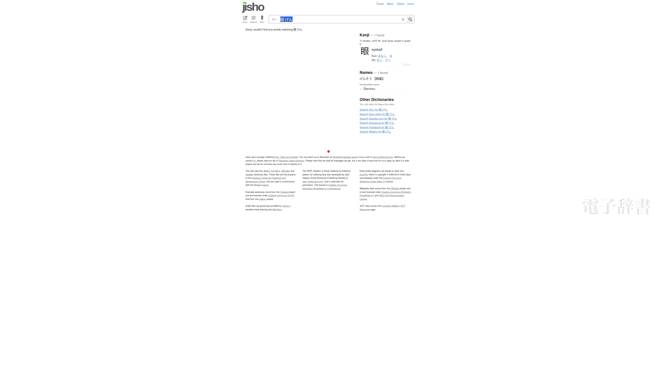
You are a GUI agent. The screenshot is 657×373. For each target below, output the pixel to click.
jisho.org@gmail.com (383, 157)
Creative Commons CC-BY (281, 195)
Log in (410, 3)
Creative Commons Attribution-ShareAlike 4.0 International (324, 186)
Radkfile (249, 174)
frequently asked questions (291, 160)
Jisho (253, 7)
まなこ (382, 56)
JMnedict (285, 170)
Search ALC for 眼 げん (374, 110)
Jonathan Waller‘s (391, 205)
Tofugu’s (286, 205)
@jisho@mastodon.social (345, 157)
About (390, 3)
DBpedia (395, 188)
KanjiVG (364, 174)
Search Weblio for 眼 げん (375, 132)
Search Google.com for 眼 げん (378, 119)
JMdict (266, 170)
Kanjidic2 (275, 170)
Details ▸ (407, 64)
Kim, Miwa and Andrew (286, 157)
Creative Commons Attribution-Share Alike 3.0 (380, 179)
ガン (379, 60)
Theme (400, 3)
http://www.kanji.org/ (312, 181)
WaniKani (277, 209)
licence (265, 184)
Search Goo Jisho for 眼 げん (377, 114)
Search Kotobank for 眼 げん (377, 127)
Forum (380, 3)
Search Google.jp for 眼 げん (377, 123)
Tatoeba (284, 192)
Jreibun (262, 199)
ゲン (388, 60)
